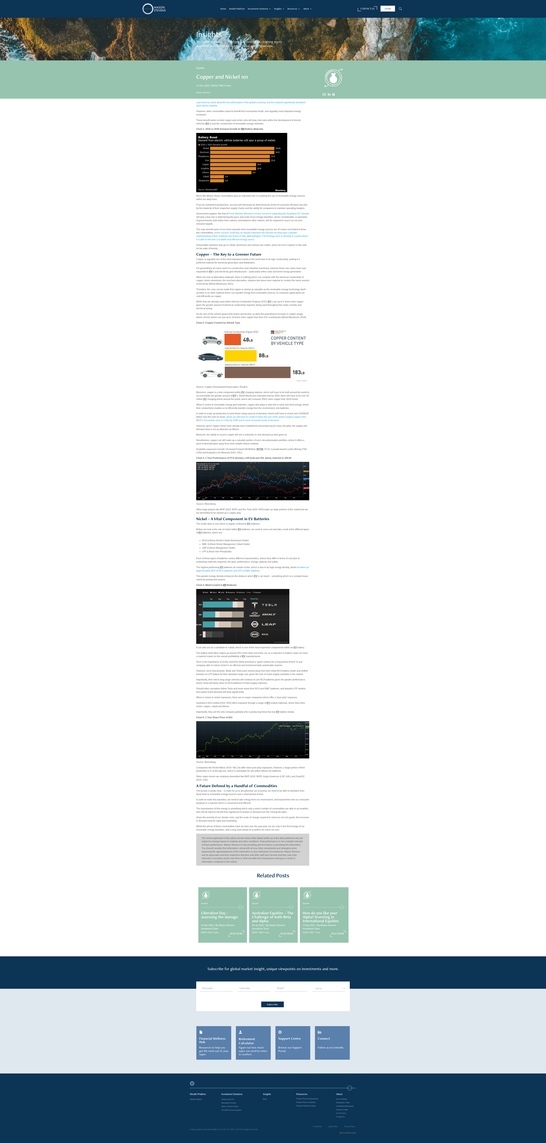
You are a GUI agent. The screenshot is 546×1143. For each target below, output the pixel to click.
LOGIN (388, 8)
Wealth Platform (237, 9)
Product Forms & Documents (307, 1099)
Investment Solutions (258, 9)
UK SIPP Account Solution (231, 1110)
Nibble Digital (351, 1133)
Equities (200, 68)
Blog (265, 1099)
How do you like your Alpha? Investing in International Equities (321, 916)
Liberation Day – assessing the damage (219, 914)
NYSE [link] (260, 449)
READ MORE (236, 933)
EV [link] (207, 123)
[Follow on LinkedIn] (192, 1083)
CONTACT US (367, 8)
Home (223, 9)
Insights (278, 9)
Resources (292, 9)
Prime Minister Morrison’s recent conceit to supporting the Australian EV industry (269, 213)
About (306, 9)
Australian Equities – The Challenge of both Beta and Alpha (272, 916)
